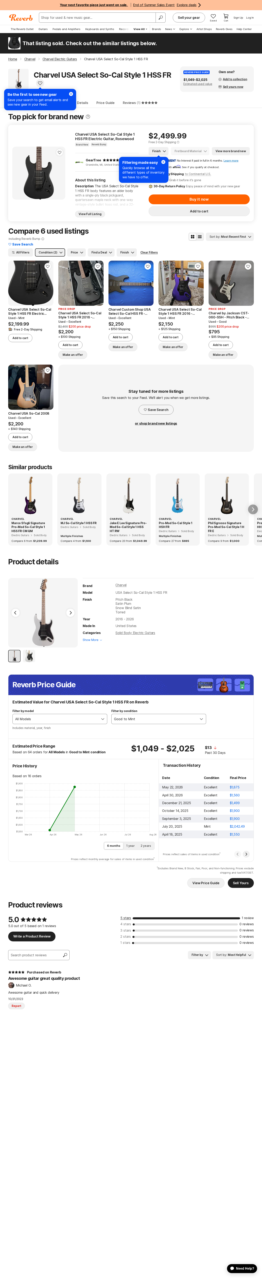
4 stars (125, 924)
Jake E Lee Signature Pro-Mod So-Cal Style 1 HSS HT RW (128, 527)
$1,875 (234, 787)
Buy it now (199, 199)
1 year (130, 845)
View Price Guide (205, 883)
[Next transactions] (246, 854)
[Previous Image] (15, 613)
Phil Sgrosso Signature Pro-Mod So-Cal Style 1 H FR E (226, 527)
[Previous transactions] (237, 854)
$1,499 (235, 803)
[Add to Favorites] (40, 83)
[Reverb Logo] (21, 17)
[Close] (163, 162)
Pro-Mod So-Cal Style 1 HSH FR (175, 525)
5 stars (125, 918)
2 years (146, 845)
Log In (250, 17)
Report (16, 1006)
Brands (156, 29)
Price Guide (105, 103)
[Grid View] (192, 236)
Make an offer (73, 354)
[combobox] (56, 719)
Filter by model (23, 711)
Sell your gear (189, 18)
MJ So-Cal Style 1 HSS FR (79, 523)
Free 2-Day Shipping (162, 142)
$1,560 (235, 795)
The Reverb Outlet (22, 29)
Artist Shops (204, 29)
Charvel (120, 585)
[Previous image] (18, 173)
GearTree (93, 160)
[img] (111, 160)
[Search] (160, 17)
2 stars (125, 936)
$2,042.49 (237, 826)
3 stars (125, 930)
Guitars (43, 29)
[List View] (199, 236)
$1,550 (235, 834)
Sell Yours (241, 883)
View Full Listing (90, 214)
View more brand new (231, 151)
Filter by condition (124, 711)
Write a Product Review (31, 936)
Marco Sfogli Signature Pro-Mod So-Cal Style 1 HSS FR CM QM (28, 527)
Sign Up (238, 17)
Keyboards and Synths (99, 29)
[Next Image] (70, 613)
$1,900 (235, 811)
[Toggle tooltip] (87, 117)
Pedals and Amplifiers (66, 29)
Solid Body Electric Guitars (135, 633)
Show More (90, 640)
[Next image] (59, 173)
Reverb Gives (224, 29)
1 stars (125, 943)
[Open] (103, 719)
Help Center (244, 29)
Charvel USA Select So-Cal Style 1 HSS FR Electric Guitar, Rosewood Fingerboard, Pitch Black (105, 136)
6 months (113, 845)
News (168, 29)
